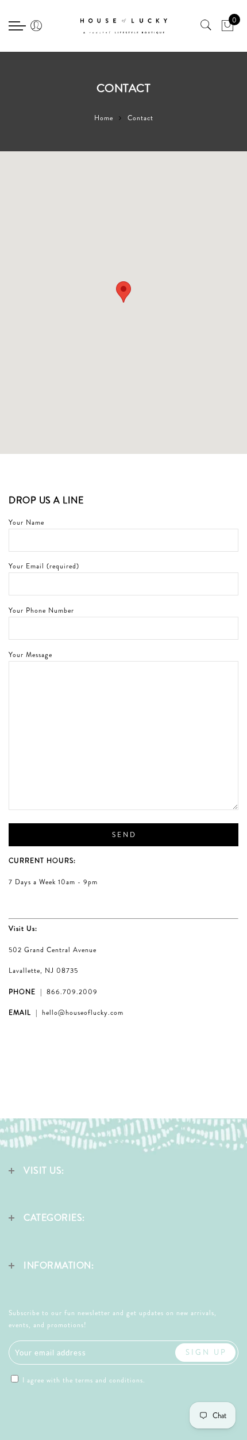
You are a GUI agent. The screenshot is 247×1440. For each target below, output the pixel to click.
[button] (123, 292)
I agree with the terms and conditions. (82, 1380)
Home (103, 118)
